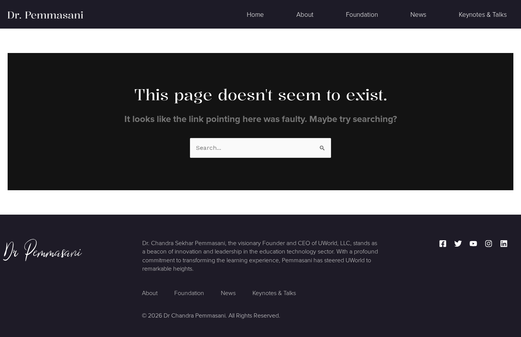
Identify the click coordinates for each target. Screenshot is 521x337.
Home (255, 15)
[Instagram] (488, 243)
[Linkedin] (504, 243)
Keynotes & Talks (483, 15)
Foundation (362, 15)
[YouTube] (473, 243)
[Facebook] (443, 243)
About (305, 15)
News (418, 15)
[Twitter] (458, 243)
